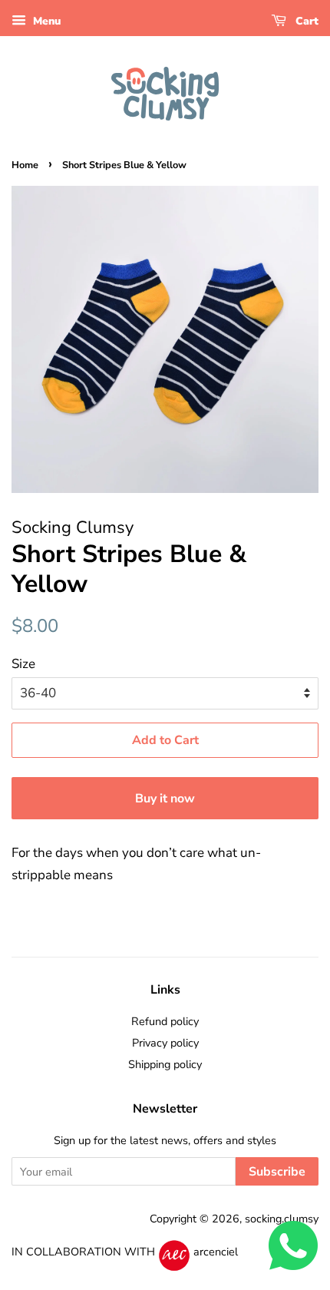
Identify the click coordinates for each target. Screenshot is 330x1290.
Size (23, 664)
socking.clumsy (281, 1218)
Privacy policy (165, 1042)
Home (25, 165)
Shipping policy (165, 1064)
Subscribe (277, 1171)
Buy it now (165, 798)
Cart (305, 21)
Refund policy (165, 1021)
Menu (45, 21)
